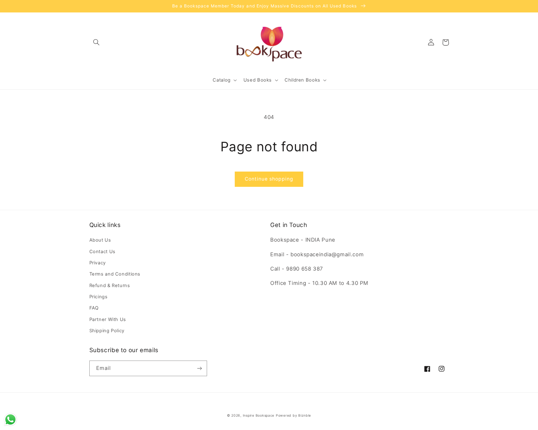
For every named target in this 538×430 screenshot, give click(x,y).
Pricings (98, 297)
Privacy (97, 263)
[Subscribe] (199, 368)
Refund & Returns (109, 285)
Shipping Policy (107, 330)
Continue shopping (269, 179)
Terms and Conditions (115, 274)
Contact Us (102, 251)
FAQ (94, 308)
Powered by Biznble (293, 415)
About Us (100, 240)
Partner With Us (107, 319)
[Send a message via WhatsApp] (10, 419)
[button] (96, 42)
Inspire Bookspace (259, 415)
